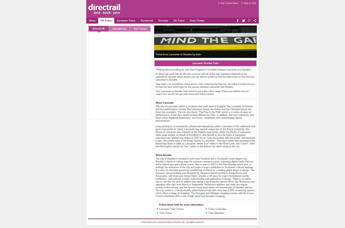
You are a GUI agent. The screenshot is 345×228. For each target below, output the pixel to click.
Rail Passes (140, 28)
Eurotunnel (147, 20)
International (119, 28)
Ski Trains (179, 20)
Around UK (99, 28)
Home (92, 20)
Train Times (165, 213)
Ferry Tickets (197, 20)
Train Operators (216, 213)
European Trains (126, 20)
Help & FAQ (250, 3)
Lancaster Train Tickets (171, 209)
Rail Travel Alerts (229, 3)
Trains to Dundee (217, 209)
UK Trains (106, 20)
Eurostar (163, 20)
